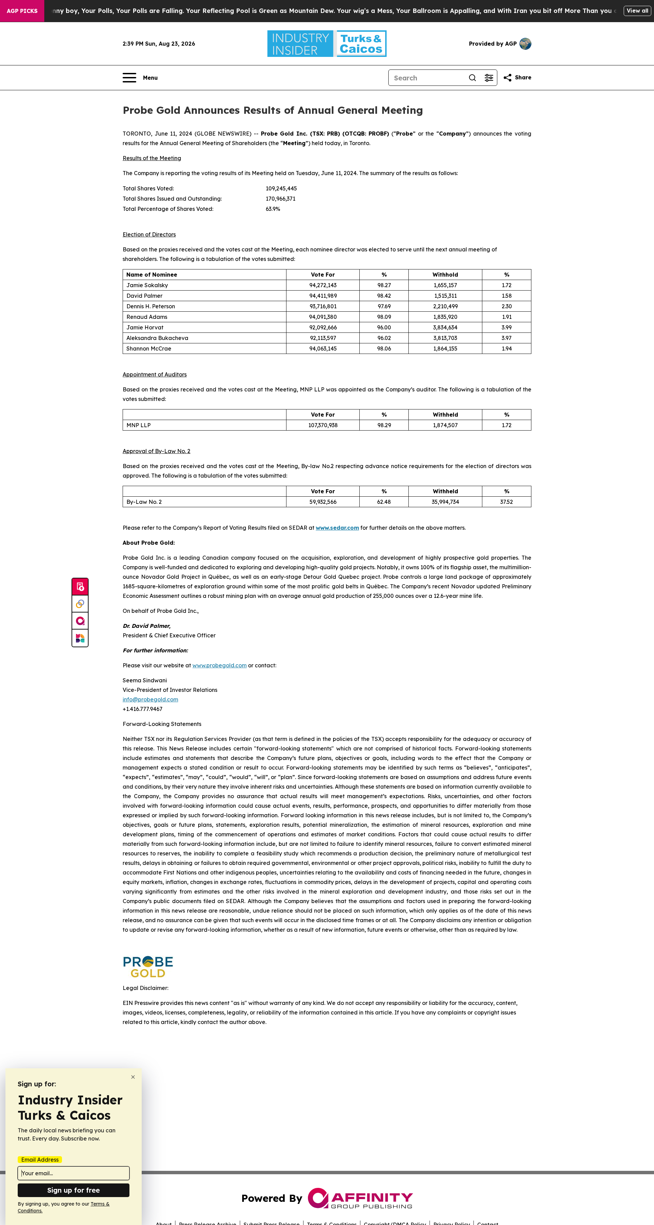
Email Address (40, 1159)
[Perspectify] (80, 603)
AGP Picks (22, 10)
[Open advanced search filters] (489, 78)
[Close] (133, 1077)
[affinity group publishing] (80, 621)
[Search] (472, 78)
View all (637, 10)
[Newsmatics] (80, 638)
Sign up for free (73, 1190)
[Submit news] (80, 586)
